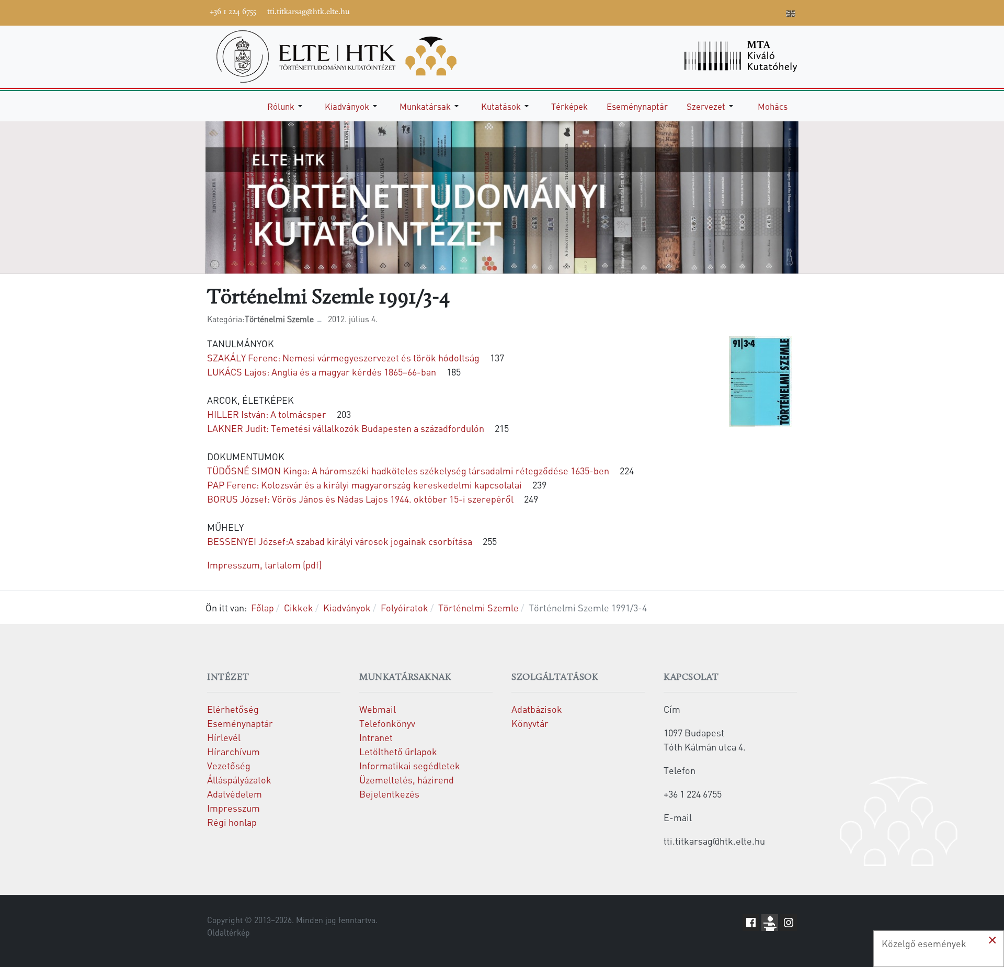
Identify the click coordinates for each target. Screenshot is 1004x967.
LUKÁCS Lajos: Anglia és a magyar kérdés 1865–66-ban (321, 372)
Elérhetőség (233, 709)
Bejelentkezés (389, 794)
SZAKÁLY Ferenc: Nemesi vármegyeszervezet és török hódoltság (343, 357)
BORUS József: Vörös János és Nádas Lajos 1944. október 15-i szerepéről (360, 499)
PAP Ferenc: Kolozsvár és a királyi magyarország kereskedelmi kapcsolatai (364, 485)
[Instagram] (744, 11)
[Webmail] (775, 11)
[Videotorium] (713, 11)
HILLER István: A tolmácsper (266, 414)
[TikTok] (760, 11)
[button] (286, 106)
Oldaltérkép (228, 932)
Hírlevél (224, 737)
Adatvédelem (234, 794)
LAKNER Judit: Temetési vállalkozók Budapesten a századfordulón (345, 428)
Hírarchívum (233, 751)
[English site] (790, 14)
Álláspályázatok (239, 779)
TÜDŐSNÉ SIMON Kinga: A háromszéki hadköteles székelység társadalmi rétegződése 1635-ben (408, 470)
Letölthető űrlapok (398, 751)
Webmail (377, 709)
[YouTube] (728, 11)
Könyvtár (530, 723)
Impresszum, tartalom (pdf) (264, 565)
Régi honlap (232, 822)
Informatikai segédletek (409, 765)
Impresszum (233, 808)
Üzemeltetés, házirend (406, 779)
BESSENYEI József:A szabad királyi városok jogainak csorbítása (339, 541)
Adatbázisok (536, 709)
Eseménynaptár (240, 723)
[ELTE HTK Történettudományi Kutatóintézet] (336, 55)
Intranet (376, 737)
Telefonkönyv (387, 723)
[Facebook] (697, 11)
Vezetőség (228, 765)
